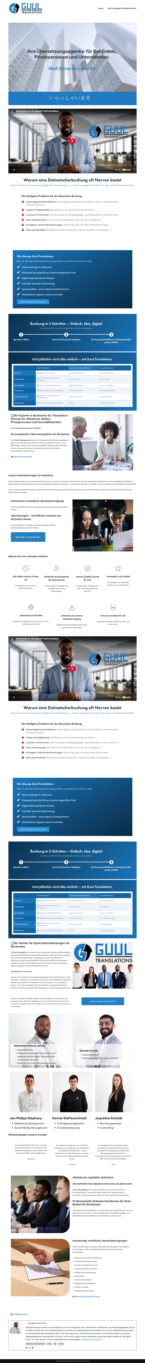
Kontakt (87, 1361)
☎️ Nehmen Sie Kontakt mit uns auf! (85, 1296)
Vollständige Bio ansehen (91, 1339)
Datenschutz (82, 1361)
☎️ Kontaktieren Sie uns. (19, 1314)
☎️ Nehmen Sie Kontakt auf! (21, 456)
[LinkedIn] (32, 1348)
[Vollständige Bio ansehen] (102, 1339)
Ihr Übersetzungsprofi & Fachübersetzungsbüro (74, 1305)
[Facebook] (26, 1348)
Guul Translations (41, 1305)
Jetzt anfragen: (121, 8)
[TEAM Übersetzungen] (25, 8)
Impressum (75, 1361)
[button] (104, 8)
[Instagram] (29, 1348)
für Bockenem (105, 1305)
